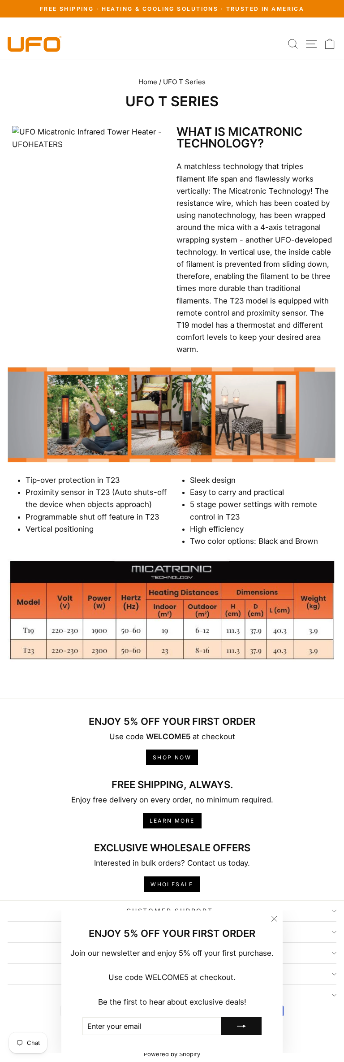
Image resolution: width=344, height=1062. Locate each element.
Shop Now (172, 757)
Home (147, 82)
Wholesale (172, 884)
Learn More (172, 820)
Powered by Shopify (172, 1054)
